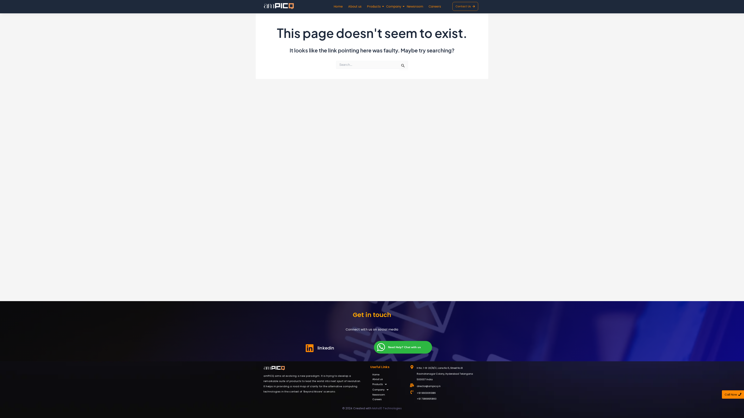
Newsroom (415, 6)
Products (374, 6)
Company (393, 6)
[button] (388, 384)
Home (338, 6)
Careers (435, 6)
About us (355, 6)
